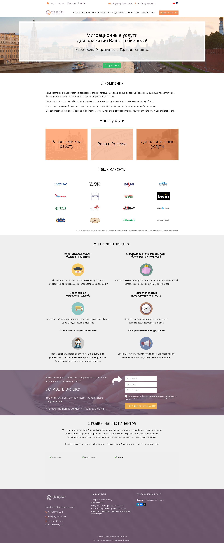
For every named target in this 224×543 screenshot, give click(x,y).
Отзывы (61, 3)
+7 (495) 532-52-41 (147, 3)
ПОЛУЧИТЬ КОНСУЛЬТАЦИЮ (141, 406)
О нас (53, 3)
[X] (144, 504)
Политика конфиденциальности (103, 540)
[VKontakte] (141, 504)
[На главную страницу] (67, 497)
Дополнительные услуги (126, 13)
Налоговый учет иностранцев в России (109, 508)
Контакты (71, 3)
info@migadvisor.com (122, 3)
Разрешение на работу (83, 13)
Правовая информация (122, 540)
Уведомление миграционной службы (108, 505)
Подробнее (111, 65)
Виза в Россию (104, 13)
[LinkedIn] (137, 504)
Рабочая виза (98, 503)
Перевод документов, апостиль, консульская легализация (111, 512)
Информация (147, 13)
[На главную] (48, 3)
